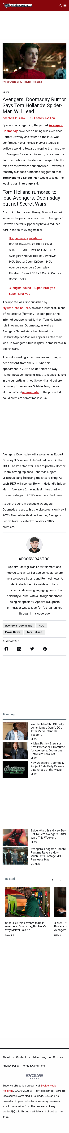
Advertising (39, 1057)
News (6, 92)
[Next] (60, 880)
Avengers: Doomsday (18, 625)
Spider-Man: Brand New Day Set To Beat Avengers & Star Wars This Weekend (48, 834)
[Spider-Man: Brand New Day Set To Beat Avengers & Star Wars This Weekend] (15, 837)
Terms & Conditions (33, 1065)
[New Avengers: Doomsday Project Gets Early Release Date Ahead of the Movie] (15, 769)
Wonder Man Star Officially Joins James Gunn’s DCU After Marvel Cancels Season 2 (47, 729)
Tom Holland (34, 632)
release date (30, 392)
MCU (41, 625)
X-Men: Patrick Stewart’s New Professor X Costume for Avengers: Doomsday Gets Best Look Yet (48, 749)
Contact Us (23, 1057)
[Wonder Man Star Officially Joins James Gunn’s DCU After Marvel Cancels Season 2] (15, 731)
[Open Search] (61, 5)
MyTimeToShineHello (16, 308)
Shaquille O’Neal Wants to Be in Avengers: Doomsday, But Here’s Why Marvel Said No (25, 926)
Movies (35, 864)
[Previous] (52, 880)
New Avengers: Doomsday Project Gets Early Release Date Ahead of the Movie (47, 766)
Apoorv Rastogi (45, 118)
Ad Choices (56, 1057)
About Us (8, 1057)
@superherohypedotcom (25, 238)
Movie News (12, 632)
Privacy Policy (11, 1065)
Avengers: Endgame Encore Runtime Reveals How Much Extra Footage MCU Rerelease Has (48, 854)
